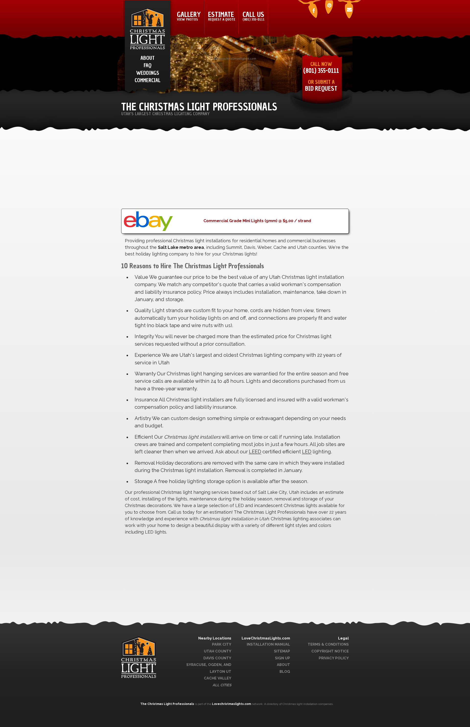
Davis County (217, 658)
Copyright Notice (330, 651)
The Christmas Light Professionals (167, 704)
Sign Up (282, 658)
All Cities (221, 685)
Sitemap (282, 651)
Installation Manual (268, 644)
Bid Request (321, 88)
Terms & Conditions (328, 644)
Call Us (254, 16)
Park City (221, 644)
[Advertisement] (235, 174)
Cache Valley (217, 678)
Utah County (217, 651)
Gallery (189, 16)
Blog (285, 671)
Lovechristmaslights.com (231, 704)
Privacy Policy (334, 658)
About (283, 665)
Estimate (221, 16)
